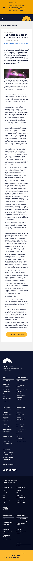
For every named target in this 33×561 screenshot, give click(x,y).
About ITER (5, 493)
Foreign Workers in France (21, 524)
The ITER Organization (6, 384)
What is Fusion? (20, 380)
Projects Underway (7, 414)
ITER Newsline (20, 414)
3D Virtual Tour (20, 438)
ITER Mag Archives (21, 429)
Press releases (20, 424)
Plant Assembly (6, 431)
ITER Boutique (6, 500)
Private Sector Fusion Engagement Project (8, 521)
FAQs (4, 396)
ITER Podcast (19, 426)
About (5, 378)
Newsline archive (20, 417)
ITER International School (7, 532)
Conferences (6, 527)
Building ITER (6, 412)
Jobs (4, 490)
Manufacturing (6, 459)
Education (5, 505)
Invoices (18, 529)
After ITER (19, 397)
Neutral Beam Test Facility (7, 421)
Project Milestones (7, 443)
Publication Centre (21, 441)
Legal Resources (7, 398)
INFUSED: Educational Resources (6, 508)
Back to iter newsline (10, 25)
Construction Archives (6, 418)
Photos (18, 434)
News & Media (20, 407)
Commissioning (6, 434)
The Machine (7, 449)
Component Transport (8, 462)
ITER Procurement (21, 518)
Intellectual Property (21, 521)
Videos (18, 436)
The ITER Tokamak (7, 455)
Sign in (18, 545)
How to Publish (6, 529)
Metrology (5, 438)
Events (18, 422)
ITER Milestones (20, 497)
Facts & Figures (20, 495)
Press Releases (20, 500)
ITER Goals (19, 391)
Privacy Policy (16, 555)
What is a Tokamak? (8, 452)
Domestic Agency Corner (21, 532)
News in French (20, 419)
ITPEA (4, 518)
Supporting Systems (8, 457)
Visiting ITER (6, 401)
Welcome (18, 493)
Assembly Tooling (7, 436)
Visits (4, 502)
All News (18, 412)
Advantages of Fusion (20, 386)
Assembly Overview (8, 426)
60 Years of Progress (21, 389)
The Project (6, 407)
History (4, 394)
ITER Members (6, 386)
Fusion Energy (21, 378)
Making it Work (20, 383)
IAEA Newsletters (7, 539)
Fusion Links (6, 524)
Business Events (20, 527)
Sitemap (11, 553)
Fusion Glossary (20, 400)
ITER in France (6, 391)
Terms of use (20, 553)
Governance (6, 389)
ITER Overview (6, 380)
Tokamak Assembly (8, 429)
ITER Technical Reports (6, 536)
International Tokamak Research (21, 394)
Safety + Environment (8, 464)
